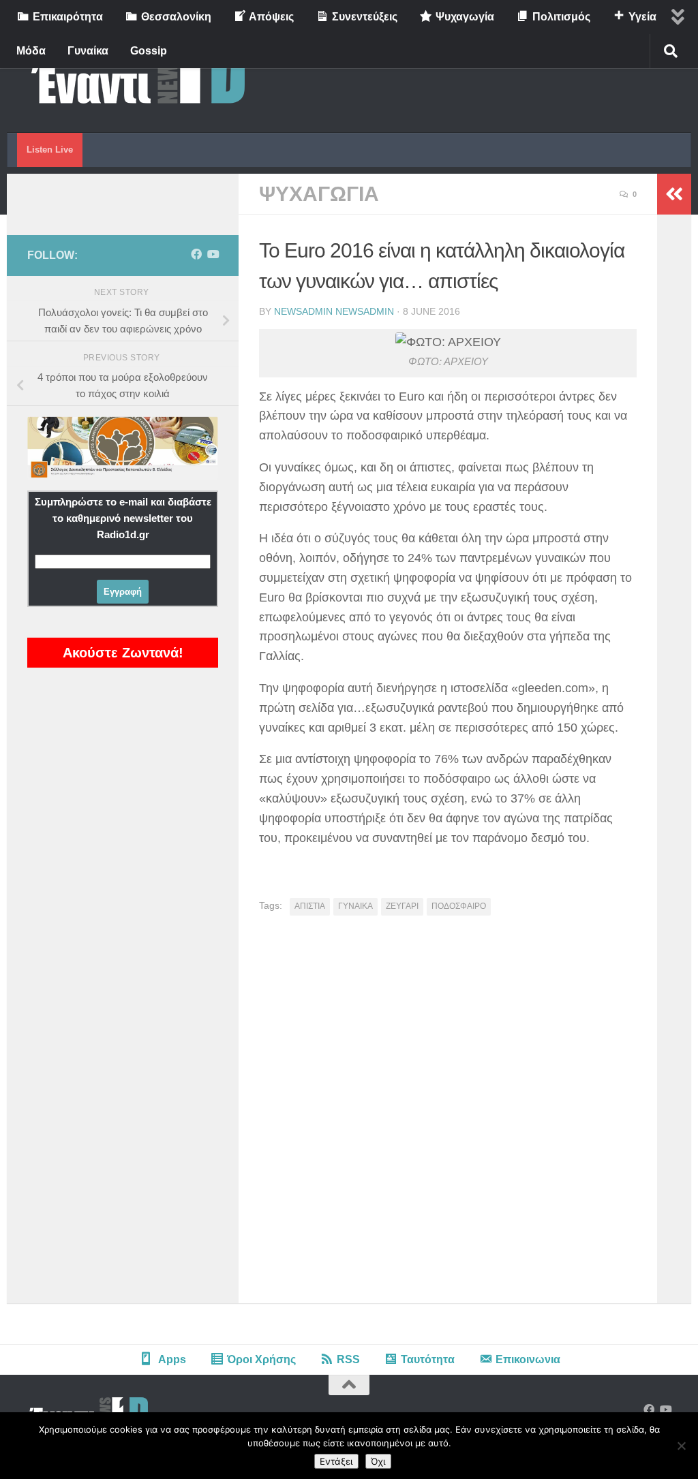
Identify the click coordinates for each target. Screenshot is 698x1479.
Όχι (378, 1461)
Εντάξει (336, 1461)
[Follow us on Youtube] (212, 254)
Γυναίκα (87, 51)
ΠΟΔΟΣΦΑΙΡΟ (458, 906)
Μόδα (31, 51)
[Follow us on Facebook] (196, 254)
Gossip (148, 51)
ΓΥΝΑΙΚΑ (355, 906)
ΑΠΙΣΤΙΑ (309, 906)
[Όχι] (681, 1445)
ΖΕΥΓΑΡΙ (402, 906)
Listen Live (50, 149)
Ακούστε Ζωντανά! (123, 652)
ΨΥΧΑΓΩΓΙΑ (319, 194)
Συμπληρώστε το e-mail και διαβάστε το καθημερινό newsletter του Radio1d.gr (123, 518)
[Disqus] (448, 1114)
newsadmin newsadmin (334, 311)
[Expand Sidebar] (674, 194)
